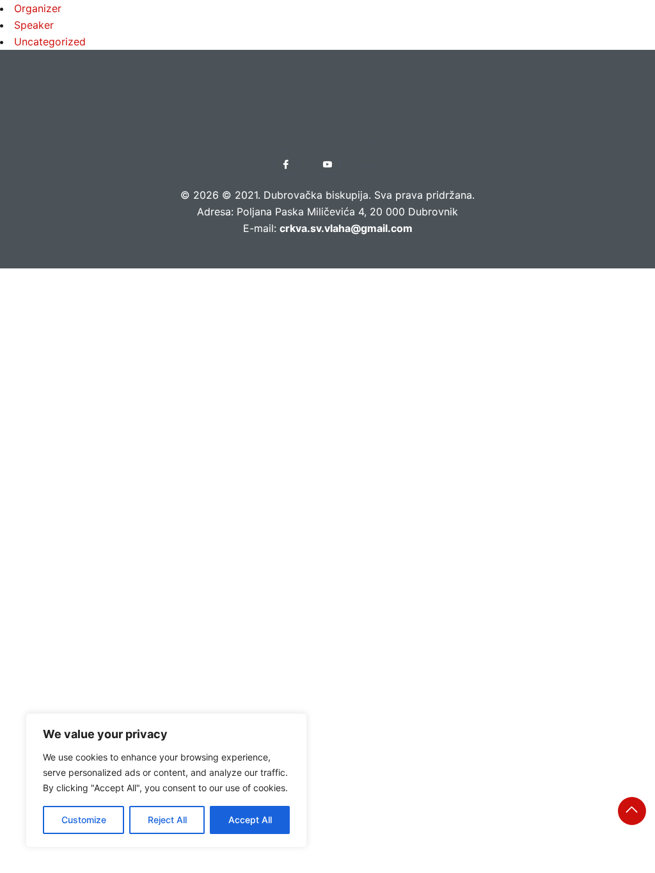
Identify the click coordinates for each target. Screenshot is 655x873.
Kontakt (591, 34)
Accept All (250, 819)
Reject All (167, 819)
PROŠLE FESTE (513, 34)
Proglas (306, 34)
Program (375, 34)
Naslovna (235, 34)
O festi (439, 34)
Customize (83, 819)
